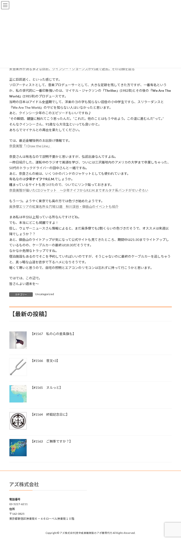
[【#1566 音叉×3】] (18, 367)
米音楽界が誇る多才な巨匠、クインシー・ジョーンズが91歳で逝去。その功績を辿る (72, 69)
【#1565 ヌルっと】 (46, 387)
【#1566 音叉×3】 (45, 361)
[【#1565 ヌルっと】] (18, 394)
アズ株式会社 (24, 484)
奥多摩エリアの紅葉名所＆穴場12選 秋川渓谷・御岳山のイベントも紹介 (64, 207)
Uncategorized (44, 294)
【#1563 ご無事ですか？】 (51, 441)
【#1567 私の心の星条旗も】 (53, 334)
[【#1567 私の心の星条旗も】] (18, 340)
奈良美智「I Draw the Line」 (30, 146)
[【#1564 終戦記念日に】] (18, 421)
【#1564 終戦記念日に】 (49, 414)
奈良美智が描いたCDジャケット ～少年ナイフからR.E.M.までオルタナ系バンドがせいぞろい (78, 190)
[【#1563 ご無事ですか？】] (18, 448)
